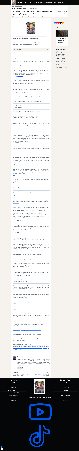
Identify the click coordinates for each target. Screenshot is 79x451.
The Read (45, 348)
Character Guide (48, 2)
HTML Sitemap (13, 398)
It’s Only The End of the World (20, 281)
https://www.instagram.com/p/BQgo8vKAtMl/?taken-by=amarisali (27, 330)
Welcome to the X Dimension (20, 275)
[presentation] (62, 33)
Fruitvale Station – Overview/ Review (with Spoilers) (42, 374)
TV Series (66, 398)
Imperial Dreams (20, 65)
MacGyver (15, 348)
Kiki (15, 164)
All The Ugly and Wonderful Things (32, 239)
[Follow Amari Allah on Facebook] (18, 368)
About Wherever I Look (13, 385)
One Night (16, 303)
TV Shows (36, 2)
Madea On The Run (21, 348)
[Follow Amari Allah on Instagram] (20, 368)
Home (13, 6)
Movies (65, 392)
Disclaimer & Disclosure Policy (13, 392)
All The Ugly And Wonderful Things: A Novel (32, 268)
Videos (63, 2)
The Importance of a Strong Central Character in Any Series (20, 374)
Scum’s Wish (34, 348)
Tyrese (22, 349)
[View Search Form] (67, 2)
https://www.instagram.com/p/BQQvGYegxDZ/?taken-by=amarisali (27, 334)
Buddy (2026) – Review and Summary (61, 40)
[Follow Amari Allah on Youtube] (22, 368)
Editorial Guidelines (13, 395)
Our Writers (13, 400)
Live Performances (57, 2)
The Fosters (26, 92)
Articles (65, 382)
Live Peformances (65, 390)
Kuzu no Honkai (45, 346)
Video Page (65, 400)
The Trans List (17, 127)
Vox (25, 349)
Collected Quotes (18, 6)
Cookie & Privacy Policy (13, 390)
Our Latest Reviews (65, 395)
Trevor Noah (18, 349)
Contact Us (13, 387)
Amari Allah (15, 16)
